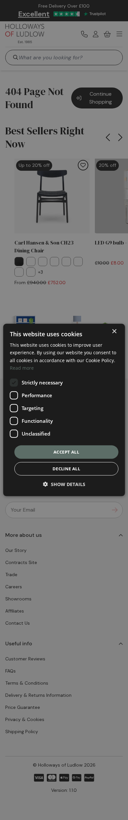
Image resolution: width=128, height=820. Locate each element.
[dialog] (64, 410)
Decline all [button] (66, 469)
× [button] (114, 331)
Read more (22, 367)
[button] (64, 484)
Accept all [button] (66, 452)
